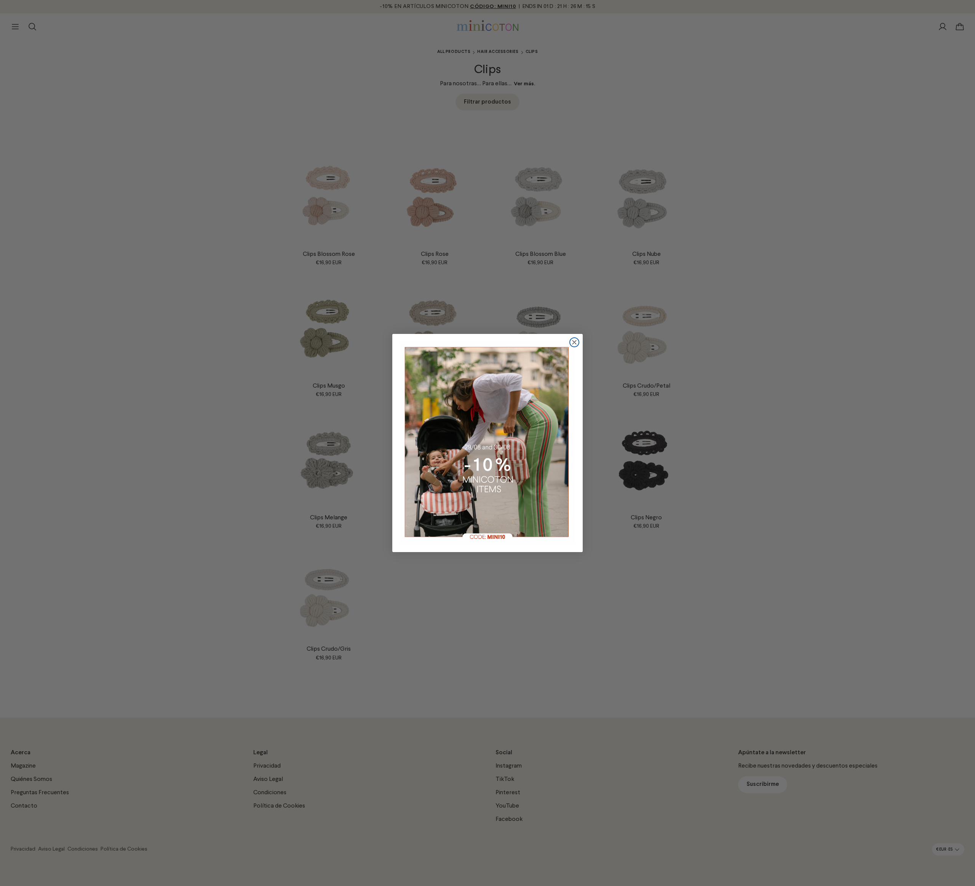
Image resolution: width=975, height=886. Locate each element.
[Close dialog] (574, 342)
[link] (487, 443)
